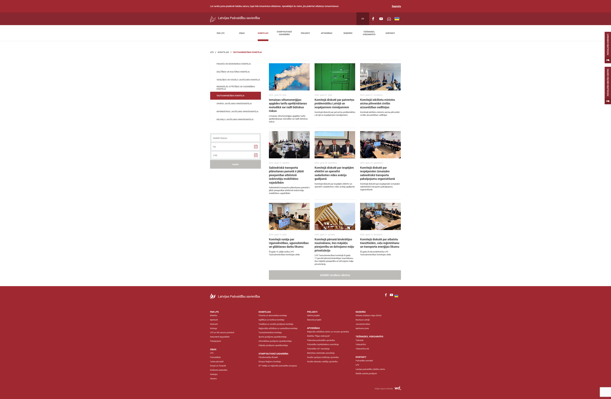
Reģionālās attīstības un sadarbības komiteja (278, 328)
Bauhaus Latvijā (363, 319)
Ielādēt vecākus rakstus (335, 275)
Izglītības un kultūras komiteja (271, 319)
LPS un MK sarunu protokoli (222, 332)
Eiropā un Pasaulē (218, 365)
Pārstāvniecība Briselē (268, 357)
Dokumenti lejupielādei (219, 336)
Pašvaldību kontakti (364, 360)
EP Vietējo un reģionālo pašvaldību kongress (278, 365)
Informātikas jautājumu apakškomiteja (275, 341)
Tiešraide (359, 340)
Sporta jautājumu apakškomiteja (273, 336)
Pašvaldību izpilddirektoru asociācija (323, 344)
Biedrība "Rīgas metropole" (318, 336)
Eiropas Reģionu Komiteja (270, 361)
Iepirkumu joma (362, 328)
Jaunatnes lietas (363, 324)
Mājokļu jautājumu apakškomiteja (273, 345)
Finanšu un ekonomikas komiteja (273, 315)
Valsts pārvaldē (216, 361)
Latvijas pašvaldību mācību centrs (370, 369)
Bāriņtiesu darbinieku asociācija (321, 353)
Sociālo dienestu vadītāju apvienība (322, 361)
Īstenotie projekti (314, 319)
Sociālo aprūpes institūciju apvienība (323, 357)
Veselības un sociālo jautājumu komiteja (276, 324)
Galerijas (214, 374)
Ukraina (213, 378)
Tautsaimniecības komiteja (247, 52)
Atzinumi (214, 324)
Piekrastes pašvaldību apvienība (321, 340)
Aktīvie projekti (313, 315)
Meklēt (235, 164)
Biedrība (213, 315)
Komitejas (223, 52)
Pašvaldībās (215, 357)
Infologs (213, 328)
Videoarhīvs (361, 344)
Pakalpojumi (215, 341)
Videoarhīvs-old (362, 348)
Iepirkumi (214, 319)
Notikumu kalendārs (218, 370)
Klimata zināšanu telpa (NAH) (368, 315)
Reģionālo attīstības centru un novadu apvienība (328, 331)
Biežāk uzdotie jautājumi (366, 373)
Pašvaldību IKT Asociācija (318, 348)
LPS (212, 52)
